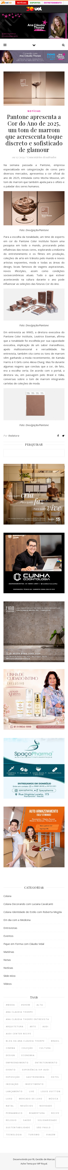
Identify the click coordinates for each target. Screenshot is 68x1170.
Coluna (7, 896)
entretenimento (46, 1062)
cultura (45, 1048)
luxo (9, 1098)
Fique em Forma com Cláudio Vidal (23, 944)
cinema (10, 1048)
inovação (12, 1084)
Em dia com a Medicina (17, 920)
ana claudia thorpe (19, 1012)
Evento (11, 1069)
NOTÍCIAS (21, 3)
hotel (55, 1077)
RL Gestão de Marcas (43, 1159)
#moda (10, 1004)
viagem (50, 1134)
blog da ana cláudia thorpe (25, 1041)
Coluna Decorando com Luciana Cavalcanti (28, 904)
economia (28, 1055)
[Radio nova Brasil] (34, 62)
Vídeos (7, 983)
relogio (11, 1120)
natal (10, 1105)
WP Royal (42, 1163)
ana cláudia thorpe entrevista (27, 1019)
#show (25, 1004)
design (10, 1055)
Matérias (8, 952)
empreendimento (17, 1062)
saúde (27, 1120)
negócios (26, 1105)
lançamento (14, 1091)
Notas (7, 959)
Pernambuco (14, 1113)
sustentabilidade (18, 1127)
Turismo (34, 1134)
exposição (13, 1077)
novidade (46, 1105)
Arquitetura (14, 1026)
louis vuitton (51, 1091)
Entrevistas (10, 928)
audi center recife (18, 1033)
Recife (55, 1113)
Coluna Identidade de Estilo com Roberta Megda (32, 912)
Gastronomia (35, 1077)
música (53, 1098)
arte (33, 1026)
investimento (34, 1084)
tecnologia (14, 1134)
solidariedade (47, 1120)
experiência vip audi (35, 1069)
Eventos (8, 936)
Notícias (34, 111)
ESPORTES (35, 3)
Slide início (9, 975)
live (31, 1091)
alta (40, 1004)
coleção (27, 1048)
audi (45, 1026)
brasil (55, 1041)
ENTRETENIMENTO (53, 3)
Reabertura (37, 1113)
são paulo (44, 1127)
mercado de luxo (30, 1098)
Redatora (13, 435)
